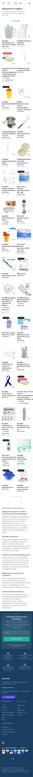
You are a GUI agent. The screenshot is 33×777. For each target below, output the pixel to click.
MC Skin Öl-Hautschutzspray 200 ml (22, 218)
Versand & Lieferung (8, 712)
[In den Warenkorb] (13, 36)
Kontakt (4, 705)
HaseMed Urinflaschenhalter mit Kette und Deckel (8, 188)
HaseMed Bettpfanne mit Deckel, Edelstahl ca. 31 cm (9, 133)
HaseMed (4, 734)
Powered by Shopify (18, 768)
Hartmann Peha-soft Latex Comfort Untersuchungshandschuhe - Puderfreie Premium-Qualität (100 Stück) (11, 72)
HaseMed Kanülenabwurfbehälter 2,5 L (10, 246)
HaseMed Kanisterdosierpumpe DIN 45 (9, 161)
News (3, 719)
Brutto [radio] (20, 3)
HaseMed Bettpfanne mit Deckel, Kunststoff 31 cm (24, 161)
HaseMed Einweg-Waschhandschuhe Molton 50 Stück (23, 299)
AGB (18, 707)
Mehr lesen (5, 15)
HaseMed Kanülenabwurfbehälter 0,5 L (10, 103)
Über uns (4, 710)
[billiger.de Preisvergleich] (16, 761)
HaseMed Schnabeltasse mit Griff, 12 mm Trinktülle (9, 42)
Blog (3, 717)
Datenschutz (21, 710)
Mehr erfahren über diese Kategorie (12, 508)
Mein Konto (5, 707)
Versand (4, 771)
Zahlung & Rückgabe (8, 715)
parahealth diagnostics (8, 732)
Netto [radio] (15, 3)
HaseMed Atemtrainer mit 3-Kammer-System (23, 487)
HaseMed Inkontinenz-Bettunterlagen (22, 457)
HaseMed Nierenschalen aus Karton (8, 218)
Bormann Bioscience (8, 729)
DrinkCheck (5, 727)
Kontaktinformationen (14, 771)
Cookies (19, 715)
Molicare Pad (21, 273)
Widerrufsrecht (21, 712)
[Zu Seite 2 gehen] (20, 496)
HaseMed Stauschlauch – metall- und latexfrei (8, 393)
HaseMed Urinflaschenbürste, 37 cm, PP (23, 133)
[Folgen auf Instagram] (3, 743)
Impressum (20, 705)
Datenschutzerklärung (16, 646)
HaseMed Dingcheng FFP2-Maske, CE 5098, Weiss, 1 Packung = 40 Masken (9, 301)
